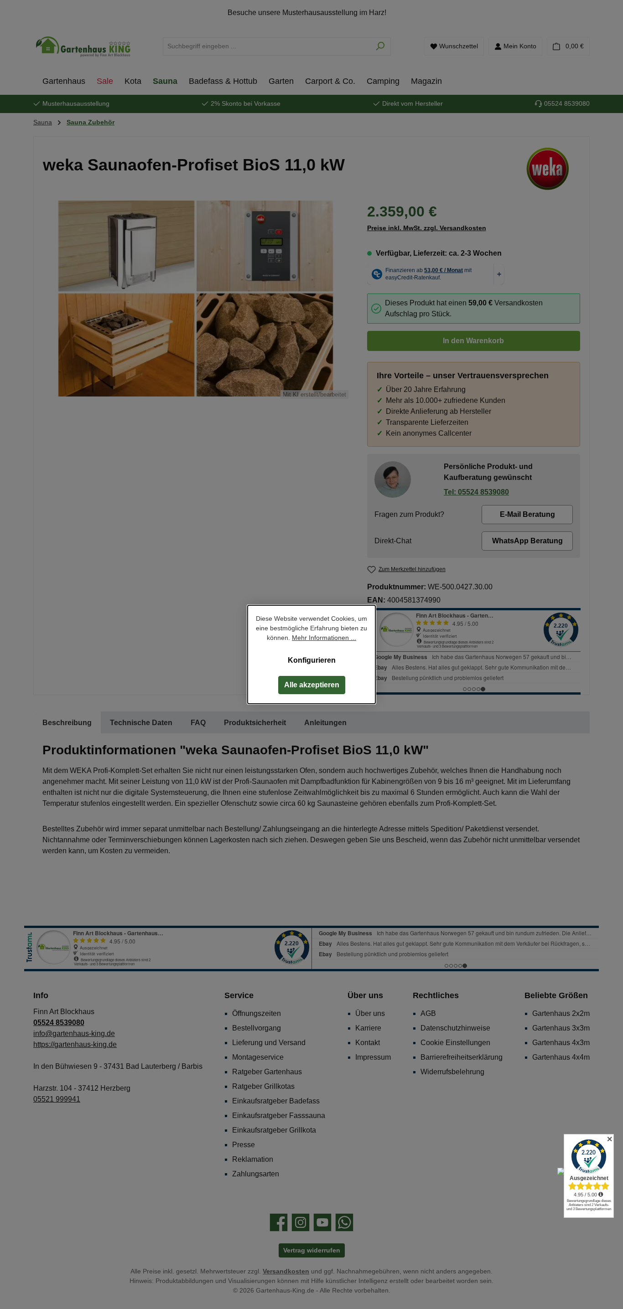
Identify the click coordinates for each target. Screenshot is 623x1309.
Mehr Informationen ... (324, 637)
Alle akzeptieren (311, 685)
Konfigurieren (312, 660)
